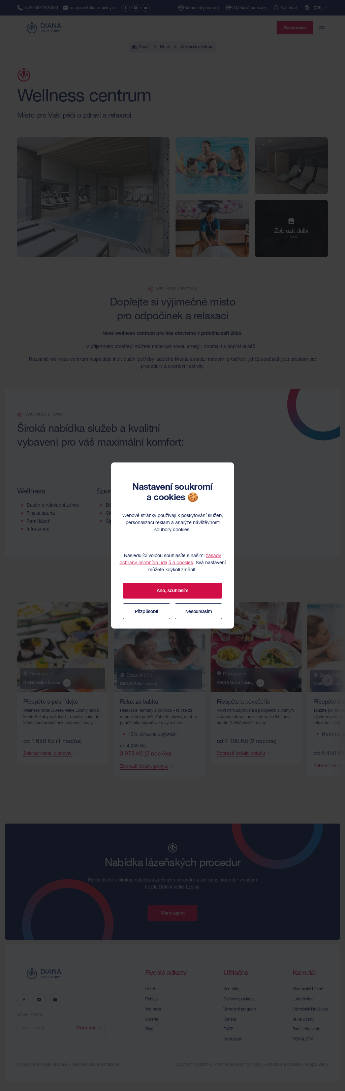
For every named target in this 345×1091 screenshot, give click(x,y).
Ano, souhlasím (172, 590)
